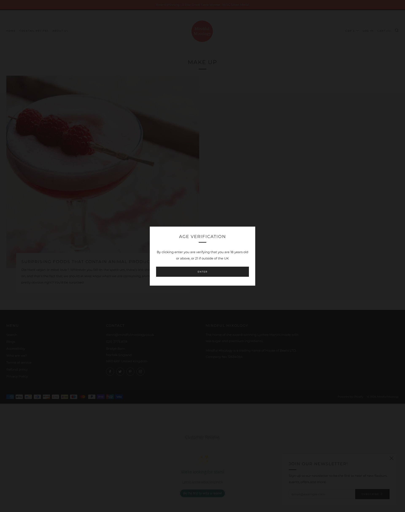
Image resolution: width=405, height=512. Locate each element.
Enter (203, 271)
